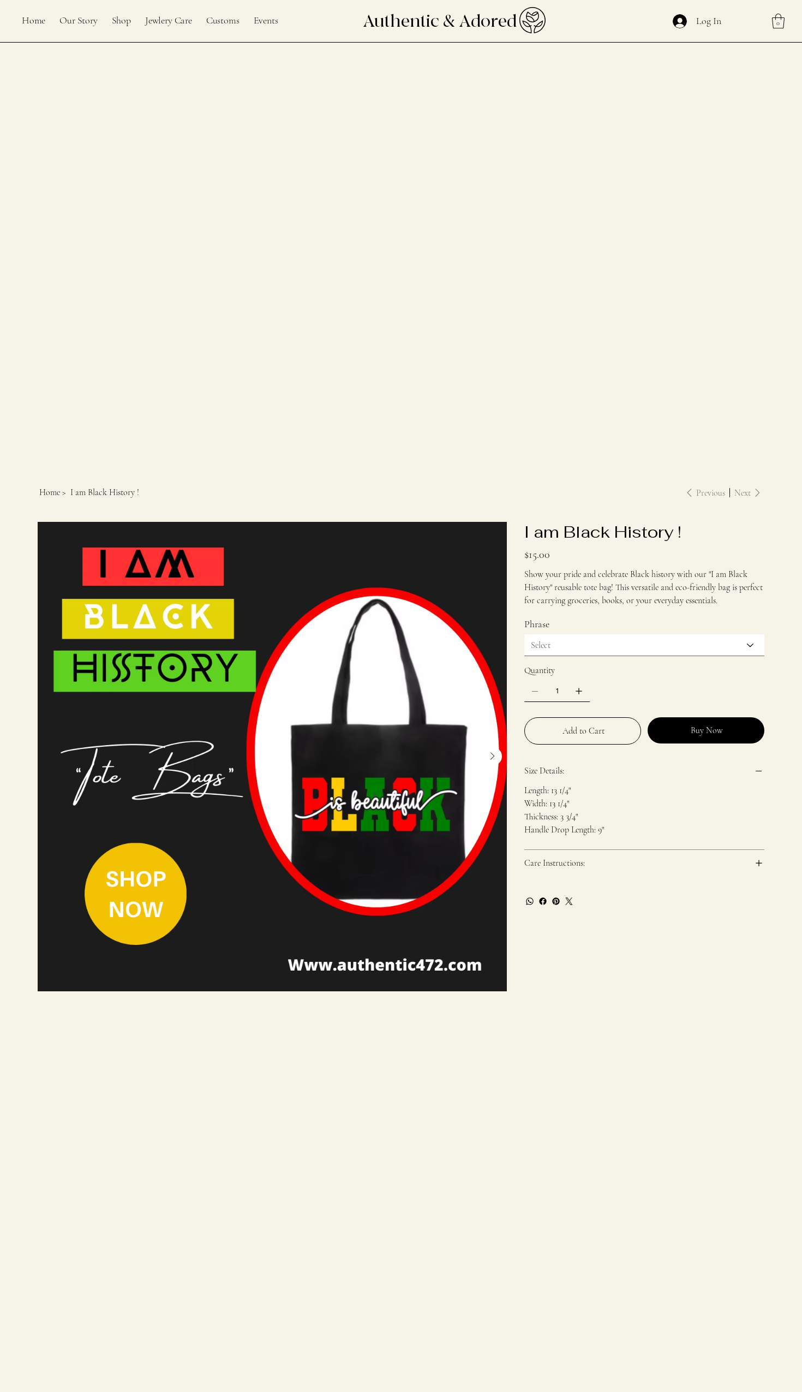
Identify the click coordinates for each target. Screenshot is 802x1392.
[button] (778, 21)
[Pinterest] (555, 901)
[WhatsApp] (529, 901)
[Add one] (579, 691)
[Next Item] (492, 756)
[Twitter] (569, 901)
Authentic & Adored (440, 21)
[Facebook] (542, 901)
